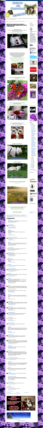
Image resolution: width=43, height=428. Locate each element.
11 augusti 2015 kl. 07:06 (11, 222)
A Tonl (9, 367)
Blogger (25, 420)
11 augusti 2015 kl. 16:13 (11, 271)
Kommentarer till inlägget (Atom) (15, 393)
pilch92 (9, 264)
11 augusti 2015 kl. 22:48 (11, 343)
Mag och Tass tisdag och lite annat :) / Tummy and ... (33, 146)
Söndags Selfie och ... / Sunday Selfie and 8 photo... (33, 131)
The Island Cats (10, 247)
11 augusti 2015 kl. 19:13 (11, 320)
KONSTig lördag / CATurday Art (33, 133)
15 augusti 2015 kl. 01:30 (11, 389)
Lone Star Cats (10, 224)
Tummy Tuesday (11, 216)
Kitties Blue (9, 350)
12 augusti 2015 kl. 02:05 (12, 355)
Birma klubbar (11, 21)
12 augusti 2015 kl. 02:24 (12, 359)
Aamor (9, 294)
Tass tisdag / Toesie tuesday (33, 137)
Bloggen (7, 21)
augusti (32, 129)
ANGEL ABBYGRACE (11, 312)
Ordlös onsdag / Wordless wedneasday (33, 152)
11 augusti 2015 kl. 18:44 (11, 304)
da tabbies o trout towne (11, 339)
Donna (9, 386)
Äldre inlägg (26, 392)
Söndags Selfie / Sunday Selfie (33, 142)
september (32, 128)
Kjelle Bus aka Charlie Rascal (33, 31)
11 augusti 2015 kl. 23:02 (11, 348)
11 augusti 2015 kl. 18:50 (11, 310)
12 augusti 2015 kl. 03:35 (12, 365)
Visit (33, 105)
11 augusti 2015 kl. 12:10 (11, 245)
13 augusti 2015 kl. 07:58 (12, 374)
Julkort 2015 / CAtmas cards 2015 (19, 21)
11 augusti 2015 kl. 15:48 (11, 266)
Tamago (9, 278)
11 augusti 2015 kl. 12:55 (11, 250)
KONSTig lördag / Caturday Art (33, 138)
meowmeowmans (10, 334)
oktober (32, 127)
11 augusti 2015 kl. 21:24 (11, 337)
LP (8, 285)
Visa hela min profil (32, 42)
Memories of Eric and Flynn (12, 237)
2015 (31, 124)
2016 (31, 123)
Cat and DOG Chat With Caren (12, 357)
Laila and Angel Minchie (11, 268)
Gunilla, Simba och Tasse (11, 376)
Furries (9, 372)
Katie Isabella (10, 301)
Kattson (9, 273)
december (32, 125)
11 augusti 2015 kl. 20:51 (11, 332)
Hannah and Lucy (10, 252)
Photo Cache (10, 317)
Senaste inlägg (9, 392)
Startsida (17, 392)
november (32, 126)
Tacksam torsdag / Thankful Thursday (33, 135)
